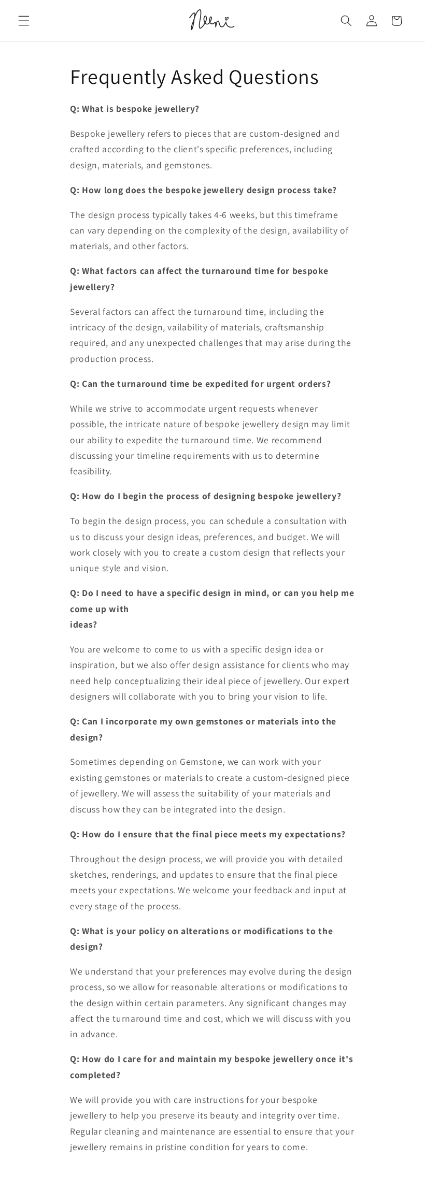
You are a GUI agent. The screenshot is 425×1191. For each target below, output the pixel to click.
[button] (23, 20)
